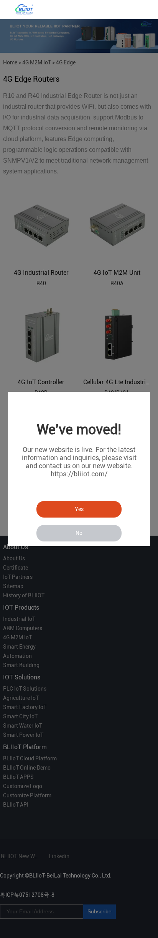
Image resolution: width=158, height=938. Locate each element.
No (79, 533)
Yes (79, 509)
